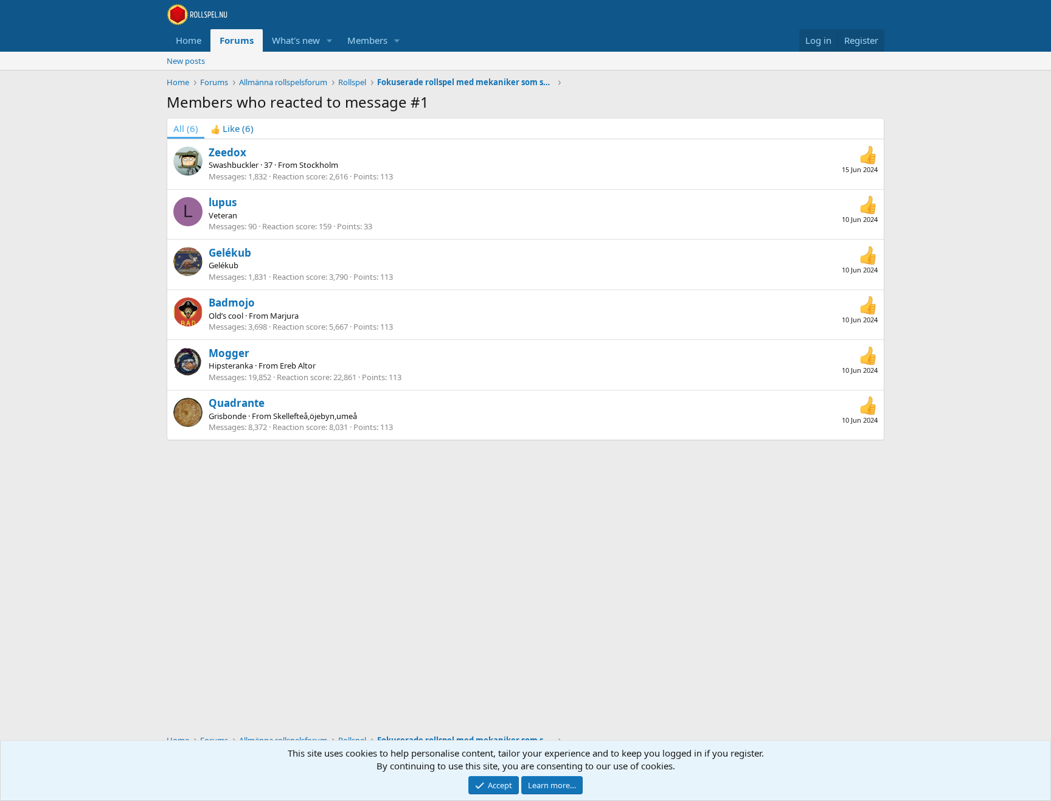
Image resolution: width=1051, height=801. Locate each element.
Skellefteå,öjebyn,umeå (315, 416)
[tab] (232, 129)
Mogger (229, 353)
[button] (329, 40)
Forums (237, 40)
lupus (223, 202)
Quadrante (237, 403)
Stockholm (318, 164)
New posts (186, 60)
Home (188, 40)
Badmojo (232, 303)
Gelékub (230, 253)
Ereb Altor (298, 365)
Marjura (284, 315)
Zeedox (227, 152)
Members (367, 40)
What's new (296, 40)
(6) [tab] (185, 128)
